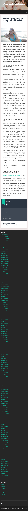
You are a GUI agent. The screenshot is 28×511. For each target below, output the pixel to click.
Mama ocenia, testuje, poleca (14, 3)
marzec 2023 (5, 300)
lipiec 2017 (4, 420)
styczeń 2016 (5, 457)
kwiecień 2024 (5, 273)
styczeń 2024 (5, 280)
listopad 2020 (5, 348)
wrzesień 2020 (5, 352)
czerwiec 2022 (5, 319)
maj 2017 (4, 424)
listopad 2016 (5, 436)
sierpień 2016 (5, 442)
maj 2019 (4, 374)
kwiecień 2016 (5, 451)
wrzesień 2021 (5, 335)
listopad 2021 (5, 333)
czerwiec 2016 (5, 446)
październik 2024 (5, 261)
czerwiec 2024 (5, 269)
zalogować (10, 225)
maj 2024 (4, 271)
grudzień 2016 (5, 434)
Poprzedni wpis (8, 216)
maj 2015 (4, 473)
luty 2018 (4, 405)
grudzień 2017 (5, 409)
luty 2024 (4, 278)
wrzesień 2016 (5, 440)
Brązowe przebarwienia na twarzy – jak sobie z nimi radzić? (13, 20)
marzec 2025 (5, 251)
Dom (3, 484)
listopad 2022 (5, 308)
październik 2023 (5, 286)
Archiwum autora (7, 204)
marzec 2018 (5, 403)
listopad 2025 (5, 236)
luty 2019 (4, 381)
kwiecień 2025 (5, 249)
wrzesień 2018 (5, 391)
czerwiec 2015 (5, 471)
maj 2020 (4, 356)
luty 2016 (4, 455)
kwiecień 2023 (5, 298)
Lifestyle (4, 490)
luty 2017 (4, 430)
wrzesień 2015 (5, 465)
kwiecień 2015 (5, 475)
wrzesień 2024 (5, 263)
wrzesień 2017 (5, 416)
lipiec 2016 (4, 444)
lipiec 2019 (4, 370)
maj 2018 (4, 399)
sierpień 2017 (5, 418)
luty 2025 (4, 253)
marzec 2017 (5, 428)
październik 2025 (5, 238)
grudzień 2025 (5, 234)
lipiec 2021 (4, 337)
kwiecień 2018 (5, 401)
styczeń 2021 (5, 346)
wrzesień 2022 (5, 313)
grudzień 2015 (5, 459)
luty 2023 (4, 302)
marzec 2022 (5, 325)
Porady (3, 494)
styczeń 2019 (5, 383)
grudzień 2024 (5, 257)
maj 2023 (4, 296)
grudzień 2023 (5, 282)
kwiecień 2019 (5, 376)
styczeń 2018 (5, 407)
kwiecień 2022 (5, 323)
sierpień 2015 (5, 467)
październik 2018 (5, 389)
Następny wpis (8, 218)
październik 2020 (5, 350)
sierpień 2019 (5, 368)
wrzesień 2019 (5, 366)
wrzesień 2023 (5, 288)
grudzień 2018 (5, 385)
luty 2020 (4, 358)
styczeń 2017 (5, 432)
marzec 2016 (5, 453)
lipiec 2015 (4, 469)
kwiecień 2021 (5, 341)
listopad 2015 (5, 461)
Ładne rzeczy (5, 492)
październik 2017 (5, 413)
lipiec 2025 (4, 243)
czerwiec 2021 (5, 339)
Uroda (6, 212)
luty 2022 (4, 327)
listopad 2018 (5, 387)
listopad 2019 (5, 362)
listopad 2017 (5, 411)
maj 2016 (4, 448)
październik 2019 (5, 364)
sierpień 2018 (5, 393)
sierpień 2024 (5, 265)
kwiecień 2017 (5, 426)
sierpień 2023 (5, 290)
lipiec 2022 (4, 317)
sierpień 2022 (5, 315)
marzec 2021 (5, 343)
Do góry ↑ (24, 508)
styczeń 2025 (5, 255)
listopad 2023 (5, 284)
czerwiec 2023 (5, 294)
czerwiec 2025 (5, 245)
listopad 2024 (5, 259)
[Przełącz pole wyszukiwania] (26, 12)
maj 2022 (4, 321)
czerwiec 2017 (5, 422)
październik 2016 (5, 438)
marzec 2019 (5, 378)
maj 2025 (4, 247)
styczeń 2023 (5, 304)
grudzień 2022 (5, 306)
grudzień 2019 (5, 360)
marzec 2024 (5, 276)
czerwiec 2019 (5, 372)
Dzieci (3, 486)
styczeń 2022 (5, 329)
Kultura (3, 488)
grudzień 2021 (5, 331)
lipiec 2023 (4, 292)
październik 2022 (5, 311)
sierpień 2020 (5, 354)
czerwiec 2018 (5, 397)
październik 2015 (5, 463)
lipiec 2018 (4, 395)
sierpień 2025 (5, 240)
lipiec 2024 (4, 267)
